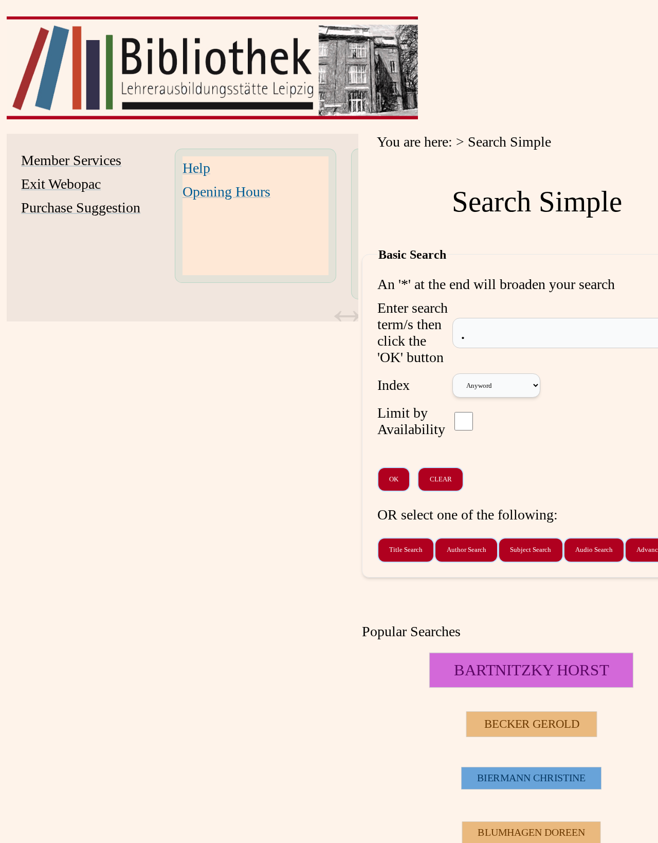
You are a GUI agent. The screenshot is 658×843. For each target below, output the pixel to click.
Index (393, 385)
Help (196, 168)
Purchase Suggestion (80, 208)
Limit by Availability (411, 421)
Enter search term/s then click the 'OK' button (412, 332)
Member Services (71, 160)
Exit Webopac (61, 184)
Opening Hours (226, 192)
